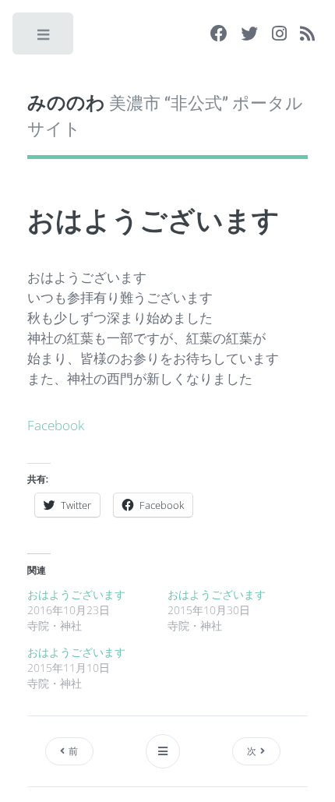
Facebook (55, 424)
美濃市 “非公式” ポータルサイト (165, 114)
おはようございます (76, 594)
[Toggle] (44, 38)
